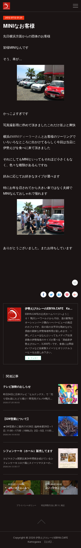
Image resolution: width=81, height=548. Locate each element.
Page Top (40, 522)
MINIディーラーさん (27, 136)
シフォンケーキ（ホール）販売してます (28, 451)
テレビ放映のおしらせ (17, 386)
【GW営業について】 (16, 419)
